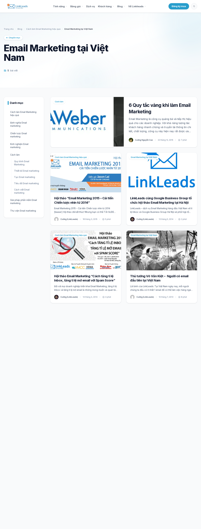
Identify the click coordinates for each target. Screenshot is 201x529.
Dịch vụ (90, 6)
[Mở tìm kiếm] (194, 6)
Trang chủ (9, 29)
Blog (120, 6)
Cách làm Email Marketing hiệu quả (43, 29)
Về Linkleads (136, 6)
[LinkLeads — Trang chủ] (17, 6)
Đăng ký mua (179, 6)
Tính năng (59, 6)
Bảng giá (75, 6)
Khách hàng (105, 6)
